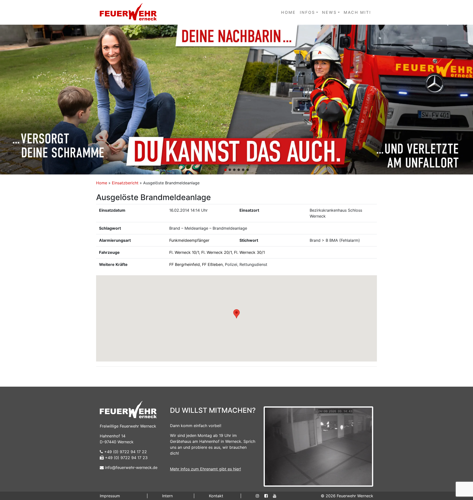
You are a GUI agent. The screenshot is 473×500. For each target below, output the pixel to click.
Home (101, 182)
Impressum (110, 495)
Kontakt (216, 495)
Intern (167, 495)
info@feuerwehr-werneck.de (130, 467)
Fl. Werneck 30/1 (249, 252)
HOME (288, 12)
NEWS (329, 12)
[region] (236, 99)
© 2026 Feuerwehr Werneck (347, 495)
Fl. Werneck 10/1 (184, 252)
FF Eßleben (212, 264)
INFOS (307, 12)
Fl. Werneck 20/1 (216, 252)
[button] (236, 99)
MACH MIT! (357, 12)
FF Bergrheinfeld (184, 264)
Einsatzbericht (125, 182)
